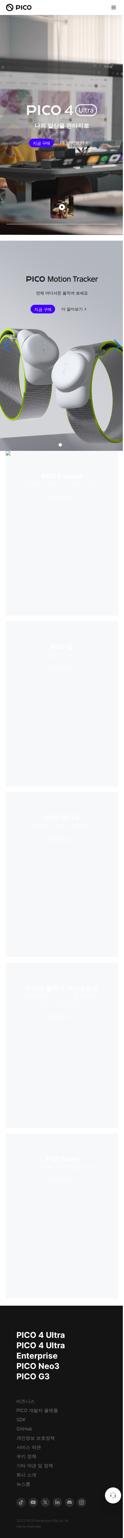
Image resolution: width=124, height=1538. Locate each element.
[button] (7, 345)
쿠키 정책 (26, 1456)
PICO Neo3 (37, 1366)
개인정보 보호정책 (35, 1438)
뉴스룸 (23, 1484)
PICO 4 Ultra (40, 1335)
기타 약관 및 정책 (34, 1465)
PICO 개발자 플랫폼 (37, 1410)
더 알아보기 (72, 143)
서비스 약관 (28, 1447)
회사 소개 (26, 1475)
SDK (21, 1419)
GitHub (24, 1429)
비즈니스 (25, 1401)
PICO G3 (33, 1376)
